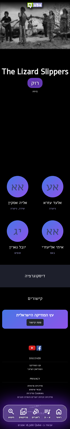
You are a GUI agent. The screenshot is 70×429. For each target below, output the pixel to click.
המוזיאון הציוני (35, 369)
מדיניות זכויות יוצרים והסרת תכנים (35, 397)
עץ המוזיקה (35, 365)
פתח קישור (35, 322)
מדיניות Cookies (35, 393)
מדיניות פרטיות (35, 385)
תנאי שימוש (35, 389)
